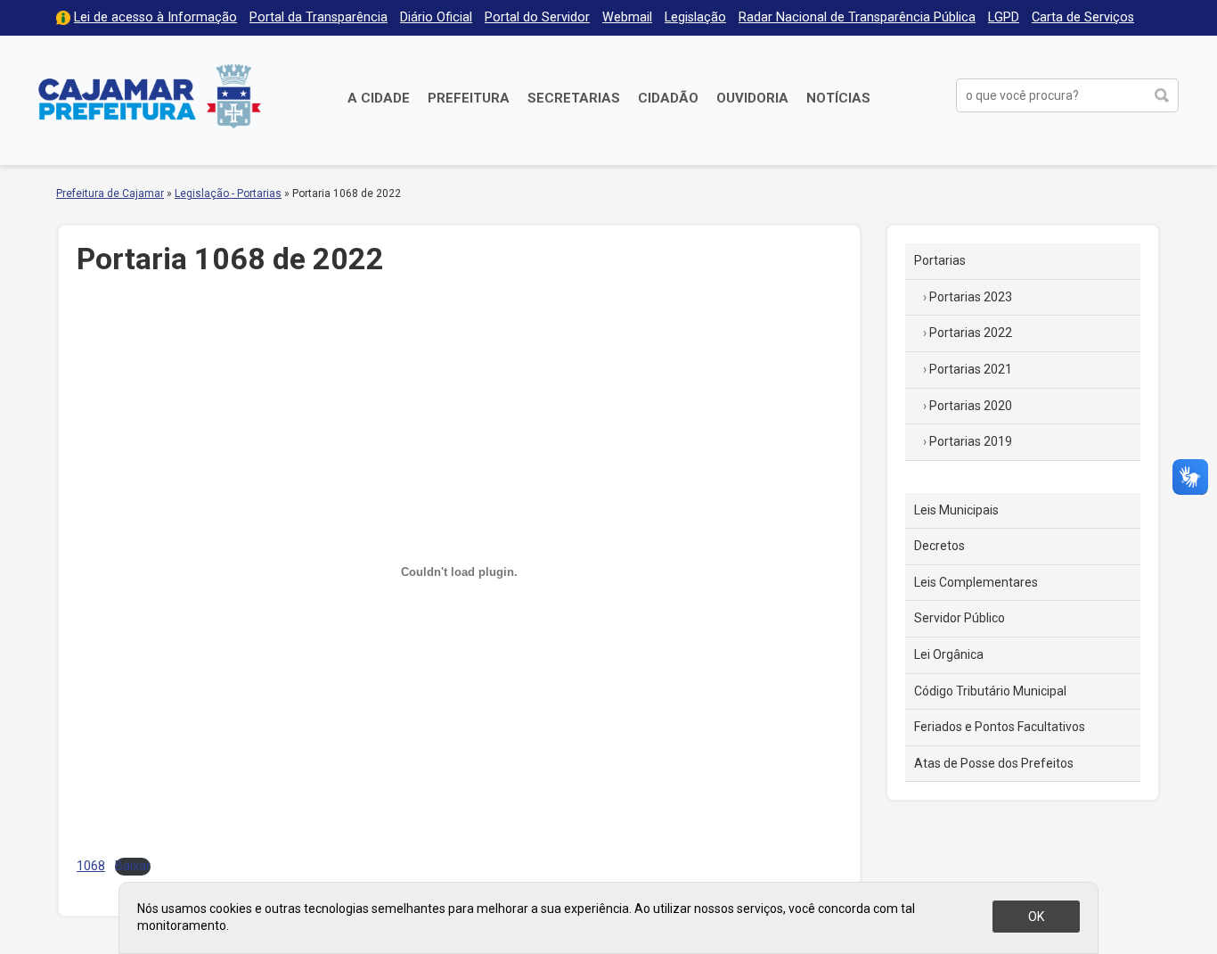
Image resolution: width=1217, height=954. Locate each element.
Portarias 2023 (970, 297)
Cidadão (668, 98)
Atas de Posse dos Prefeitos (994, 763)
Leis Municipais (956, 510)
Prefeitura (469, 98)
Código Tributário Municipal (990, 691)
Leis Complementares (976, 582)
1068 (91, 866)
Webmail (627, 17)
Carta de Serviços (1083, 17)
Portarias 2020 (970, 406)
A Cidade (378, 98)
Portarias (940, 260)
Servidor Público (959, 618)
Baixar (133, 866)
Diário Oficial (436, 17)
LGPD (1003, 17)
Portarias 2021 (970, 369)
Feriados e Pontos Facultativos (999, 727)
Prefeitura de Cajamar (149, 95)
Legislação (695, 17)
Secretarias (573, 98)
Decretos (939, 546)
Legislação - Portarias (228, 193)
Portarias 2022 (970, 332)
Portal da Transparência (318, 17)
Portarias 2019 (970, 441)
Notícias (838, 98)
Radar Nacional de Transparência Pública (857, 17)
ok (1036, 916)
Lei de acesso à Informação (155, 17)
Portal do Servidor (537, 17)
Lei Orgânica (949, 654)
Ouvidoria (752, 98)
